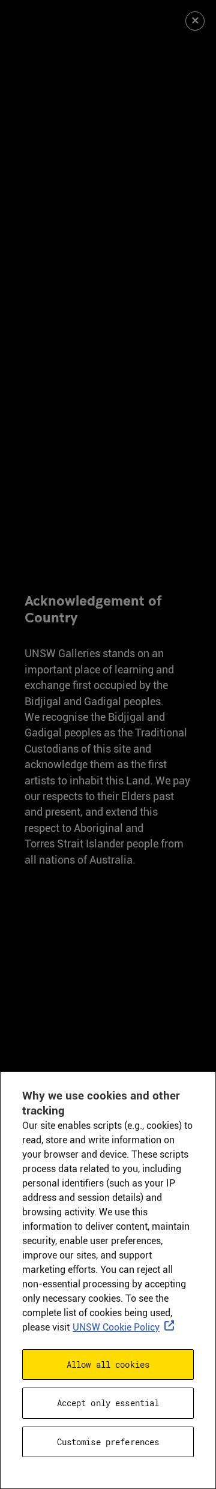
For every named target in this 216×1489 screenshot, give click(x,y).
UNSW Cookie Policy (116, 1327)
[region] (108, 1280)
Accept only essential (108, 1403)
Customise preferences (108, 1442)
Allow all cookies (108, 1364)
